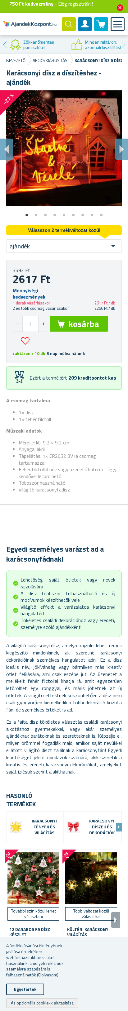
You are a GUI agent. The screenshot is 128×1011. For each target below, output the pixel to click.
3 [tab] (45, 213)
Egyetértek (25, 989)
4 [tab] (55, 213)
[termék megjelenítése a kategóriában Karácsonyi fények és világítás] (16, 827)
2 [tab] (36, 213)
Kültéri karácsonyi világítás (88, 932)
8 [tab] (92, 213)
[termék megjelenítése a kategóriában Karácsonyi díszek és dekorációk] (73, 827)
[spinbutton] (30, 324)
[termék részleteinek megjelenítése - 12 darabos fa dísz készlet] (33, 878)
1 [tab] (27, 213)
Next (123, 44)
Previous (4, 44)
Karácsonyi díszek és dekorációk (102, 827)
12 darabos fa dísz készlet (29, 932)
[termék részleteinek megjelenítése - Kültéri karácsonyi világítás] (91, 878)
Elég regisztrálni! (75, 3)
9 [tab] (101, 213)
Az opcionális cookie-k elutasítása (42, 1002)
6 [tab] (73, 213)
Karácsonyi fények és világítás (44, 827)
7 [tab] (83, 213)
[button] (43, 324)
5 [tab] (64, 213)
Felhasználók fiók (85, 29)
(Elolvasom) (47, 974)
